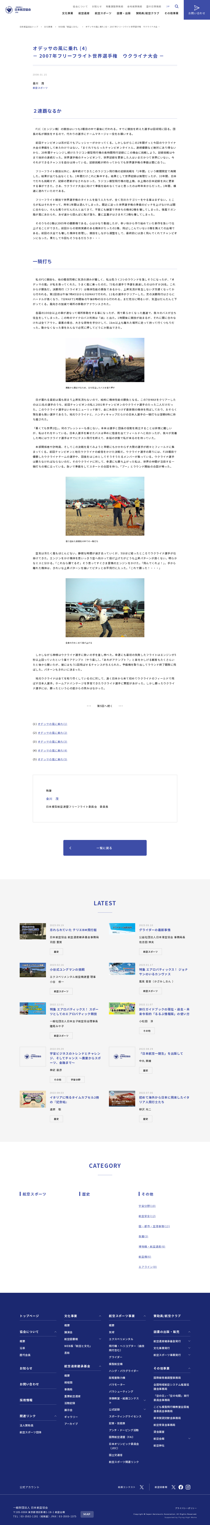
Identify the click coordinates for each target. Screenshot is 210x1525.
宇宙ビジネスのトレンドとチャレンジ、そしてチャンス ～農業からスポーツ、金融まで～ (75, 1058)
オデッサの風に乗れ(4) (52, 750)
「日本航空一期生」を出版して (161, 1053)
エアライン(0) (148, 1267)
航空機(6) (145, 1257)
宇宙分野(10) (147, 1206)
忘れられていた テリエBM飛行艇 (73, 930)
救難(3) (143, 1236)
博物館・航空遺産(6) (152, 1246)
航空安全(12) (147, 1216)
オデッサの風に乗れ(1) (52, 724)
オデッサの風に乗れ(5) (52, 759)
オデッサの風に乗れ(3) (52, 742)
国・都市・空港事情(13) (154, 1226)
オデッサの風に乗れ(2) (52, 733)
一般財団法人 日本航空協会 (30, 1507)
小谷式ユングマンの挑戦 (67, 969)
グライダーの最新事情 (155, 930)
